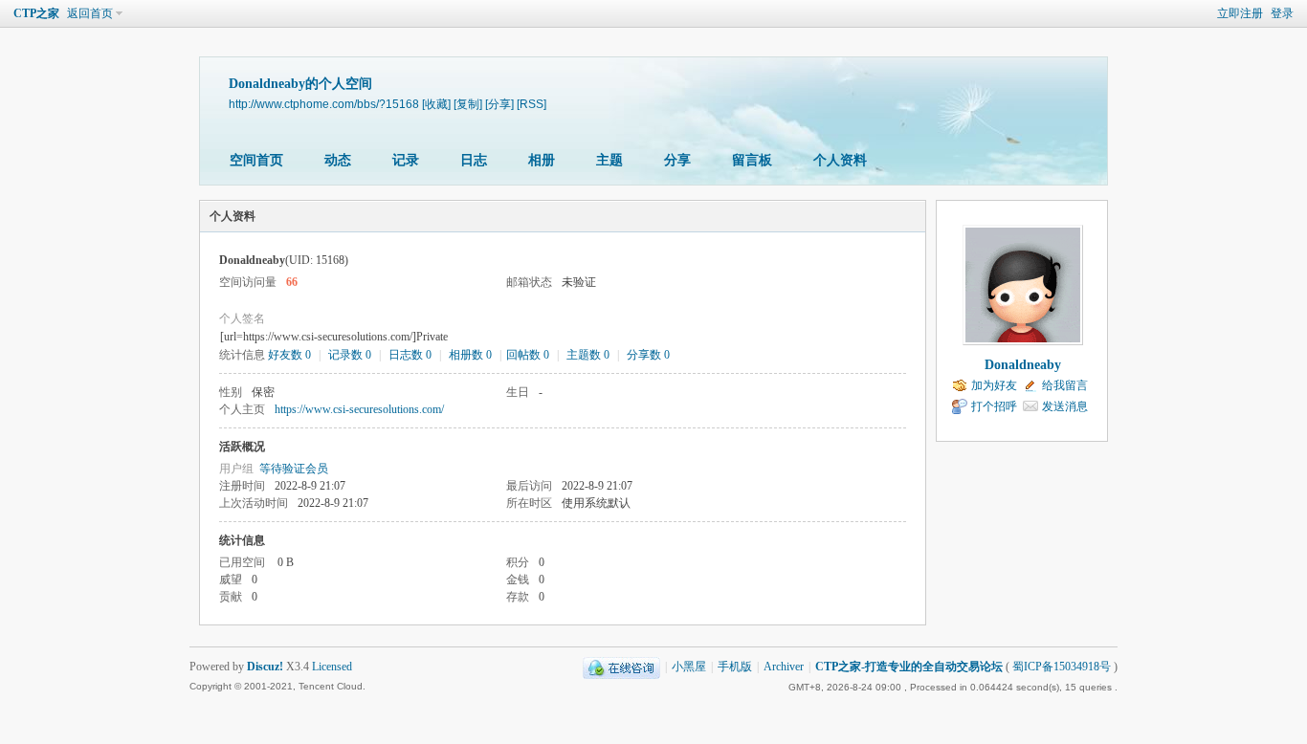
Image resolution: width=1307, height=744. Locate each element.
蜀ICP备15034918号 (1061, 666)
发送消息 (1065, 406)
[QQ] (621, 666)
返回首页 (90, 13)
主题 (609, 160)
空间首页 (256, 160)
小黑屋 (689, 666)
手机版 (735, 666)
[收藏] (436, 104)
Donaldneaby (1023, 365)
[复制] (468, 104)
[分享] (499, 104)
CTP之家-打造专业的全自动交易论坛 (909, 666)
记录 (405, 160)
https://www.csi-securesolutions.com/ (359, 409)
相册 (541, 160)
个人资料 (840, 160)
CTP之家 (36, 13)
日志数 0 (410, 354)
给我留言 (1065, 385)
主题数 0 (587, 354)
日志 (473, 160)
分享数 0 (648, 354)
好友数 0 (289, 354)
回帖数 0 (527, 354)
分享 (677, 160)
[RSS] (531, 104)
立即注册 (1240, 13)
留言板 (752, 160)
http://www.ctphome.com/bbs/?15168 (324, 104)
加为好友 (994, 385)
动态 (337, 160)
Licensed (332, 666)
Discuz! (265, 666)
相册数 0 (470, 354)
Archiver (784, 666)
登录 (1282, 13)
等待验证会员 (293, 468)
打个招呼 (994, 406)
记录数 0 (349, 354)
